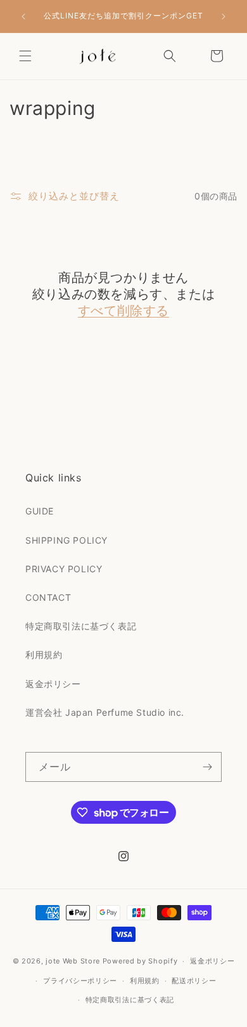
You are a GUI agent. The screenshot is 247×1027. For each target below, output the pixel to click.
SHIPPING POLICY (66, 540)
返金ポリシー (53, 683)
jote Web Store (73, 961)
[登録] (207, 767)
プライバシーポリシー (80, 980)
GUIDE (39, 511)
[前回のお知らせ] (23, 16)
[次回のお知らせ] (224, 16)
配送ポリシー (194, 980)
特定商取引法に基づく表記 (80, 626)
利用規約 (43, 654)
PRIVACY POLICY (63, 568)
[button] (25, 56)
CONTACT (48, 597)
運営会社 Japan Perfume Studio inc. (104, 712)
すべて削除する (123, 310)
